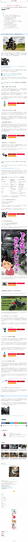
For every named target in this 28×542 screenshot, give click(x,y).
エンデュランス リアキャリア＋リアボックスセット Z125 (15, 152)
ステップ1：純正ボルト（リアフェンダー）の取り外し (11, 25)
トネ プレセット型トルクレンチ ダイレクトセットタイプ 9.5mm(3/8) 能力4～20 (17, 379)
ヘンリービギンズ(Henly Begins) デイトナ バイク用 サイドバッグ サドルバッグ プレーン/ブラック (13, 415)
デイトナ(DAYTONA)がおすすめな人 (9, 23)
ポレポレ (14, 479)
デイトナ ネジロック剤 (11, 352)
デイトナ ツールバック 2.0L (11, 281)
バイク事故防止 (4, 497)
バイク (3, 495)
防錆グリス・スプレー (10, 101)
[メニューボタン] (1, 1)
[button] (3, 423)
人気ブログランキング (3, 536)
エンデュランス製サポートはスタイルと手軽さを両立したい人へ (11, 15)
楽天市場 (20, 135)
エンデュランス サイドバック (11, 212)
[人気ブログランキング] (2, 535)
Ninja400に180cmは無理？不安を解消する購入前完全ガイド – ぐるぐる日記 (10, 168)
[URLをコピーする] (25, 423)
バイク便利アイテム (3, 9)
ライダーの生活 (4, 500)
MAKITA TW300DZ (10, 327)
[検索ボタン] (27, 1)
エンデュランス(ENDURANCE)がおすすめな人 (10, 22)
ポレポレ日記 (14, 0)
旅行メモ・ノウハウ (4, 505)
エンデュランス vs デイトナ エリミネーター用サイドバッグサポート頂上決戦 (12, 20)
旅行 (2, 502)
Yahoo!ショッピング (11, 135)
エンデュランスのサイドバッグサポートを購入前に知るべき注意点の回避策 (11, 73)
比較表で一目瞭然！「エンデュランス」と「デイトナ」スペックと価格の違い (13, 21)
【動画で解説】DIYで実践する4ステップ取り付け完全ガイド (10, 24)
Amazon (11, 137)
